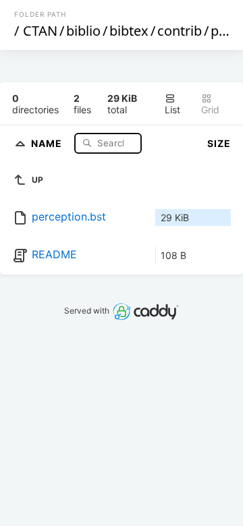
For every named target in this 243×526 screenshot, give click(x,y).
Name (48, 142)
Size (219, 143)
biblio (83, 31)
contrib (179, 31)
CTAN (40, 31)
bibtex (128, 31)
